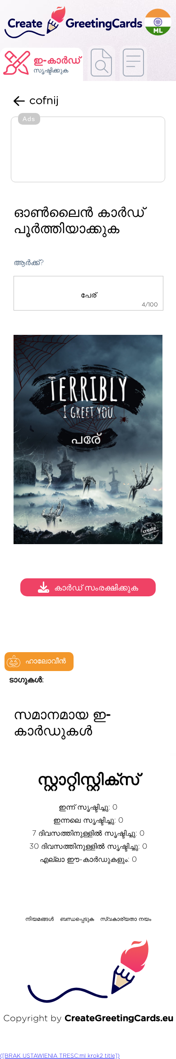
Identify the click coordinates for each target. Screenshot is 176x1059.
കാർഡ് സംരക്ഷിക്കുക (96, 588)
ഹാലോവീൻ (45, 661)
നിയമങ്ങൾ (39, 919)
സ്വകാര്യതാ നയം (125, 919)
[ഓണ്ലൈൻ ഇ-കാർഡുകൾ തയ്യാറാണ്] (133, 63)
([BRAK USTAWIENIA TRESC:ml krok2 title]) (60, 1056)
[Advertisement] (88, 150)
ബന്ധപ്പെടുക (77, 919)
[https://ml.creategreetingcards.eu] (72, 23)
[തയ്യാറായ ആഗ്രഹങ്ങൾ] (101, 63)
